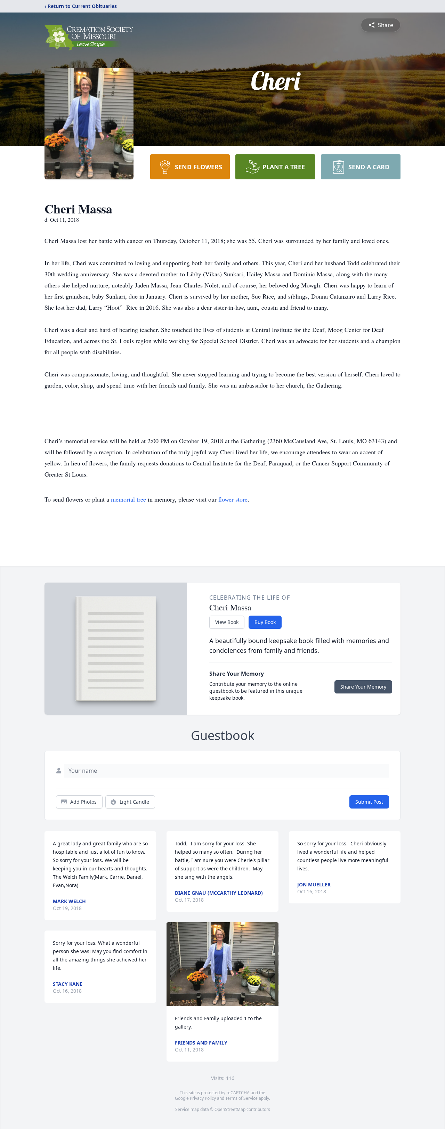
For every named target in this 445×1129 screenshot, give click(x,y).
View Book (226, 622)
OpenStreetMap (230, 1109)
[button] (222, 964)
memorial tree (128, 499)
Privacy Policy (203, 1098)
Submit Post (369, 801)
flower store (233, 499)
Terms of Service (241, 1098)
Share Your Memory (363, 686)
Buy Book (265, 622)
